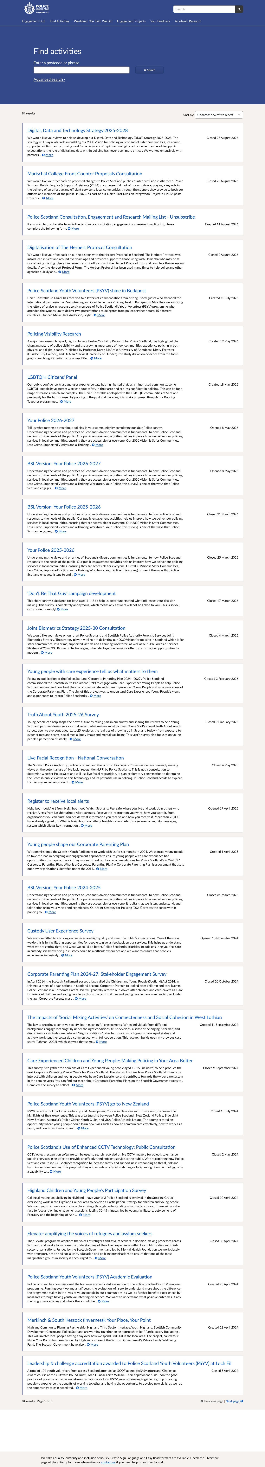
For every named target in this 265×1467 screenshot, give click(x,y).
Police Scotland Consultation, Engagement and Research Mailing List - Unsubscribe (111, 217)
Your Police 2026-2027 (50, 420)
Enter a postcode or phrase (56, 62)
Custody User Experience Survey (60, 930)
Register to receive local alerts (58, 801)
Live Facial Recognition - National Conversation (75, 757)
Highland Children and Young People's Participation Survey (86, 1190)
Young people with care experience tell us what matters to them (92, 671)
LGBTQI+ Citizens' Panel (52, 377)
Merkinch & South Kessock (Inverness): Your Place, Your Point (89, 1320)
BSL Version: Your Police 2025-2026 (64, 506)
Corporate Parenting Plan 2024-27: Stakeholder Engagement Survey (96, 974)
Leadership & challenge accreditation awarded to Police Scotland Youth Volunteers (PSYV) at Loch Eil (129, 1363)
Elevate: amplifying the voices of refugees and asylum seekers (89, 1233)
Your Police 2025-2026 (50, 550)
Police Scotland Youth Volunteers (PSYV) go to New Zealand (88, 1103)
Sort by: (188, 115)
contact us (108, 1462)
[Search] (239, 9)
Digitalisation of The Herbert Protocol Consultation (79, 247)
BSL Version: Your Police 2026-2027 (64, 463)
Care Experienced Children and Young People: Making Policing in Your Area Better (110, 1060)
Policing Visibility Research (54, 333)
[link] (212, 1401)
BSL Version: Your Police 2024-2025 (64, 887)
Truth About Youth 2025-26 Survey (63, 714)
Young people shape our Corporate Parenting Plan (78, 844)
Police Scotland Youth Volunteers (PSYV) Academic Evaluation (89, 1276)
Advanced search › (49, 79)
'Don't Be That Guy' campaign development (71, 593)
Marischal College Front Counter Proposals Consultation (84, 173)
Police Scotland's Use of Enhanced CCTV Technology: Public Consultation (101, 1147)
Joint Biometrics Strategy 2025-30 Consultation (76, 628)
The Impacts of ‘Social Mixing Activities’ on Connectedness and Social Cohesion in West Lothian (124, 1017)
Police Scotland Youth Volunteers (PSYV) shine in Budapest (86, 290)
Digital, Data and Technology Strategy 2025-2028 (77, 130)
